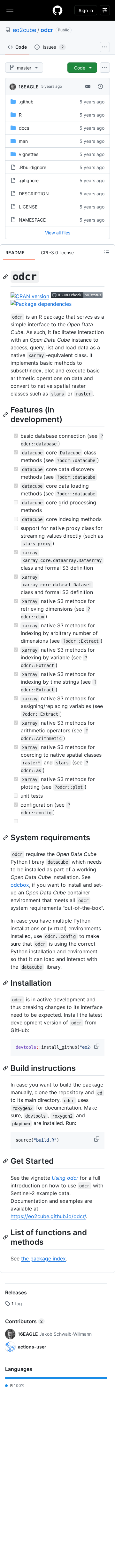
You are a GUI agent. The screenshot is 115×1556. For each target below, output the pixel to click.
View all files (57, 232)
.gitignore (29, 180)
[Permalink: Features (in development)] (6, 414)
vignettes (28, 154)
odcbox (20, 885)
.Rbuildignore (32, 167)
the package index (43, 1258)
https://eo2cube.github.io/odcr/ (48, 1216)
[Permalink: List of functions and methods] (6, 1237)
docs (24, 128)
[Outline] (106, 252)
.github (26, 101)
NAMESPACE (32, 220)
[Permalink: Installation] (6, 982)
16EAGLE (29, 86)
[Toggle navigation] (10, 10)
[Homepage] (57, 10)
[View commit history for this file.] (100, 86)
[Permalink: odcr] (6, 276)
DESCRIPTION (34, 193)
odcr (47, 30)
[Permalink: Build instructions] (6, 1067)
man (23, 141)
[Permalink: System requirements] (6, 837)
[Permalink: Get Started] (6, 1161)
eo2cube (24, 30)
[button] (97, 1046)
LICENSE (28, 206)
